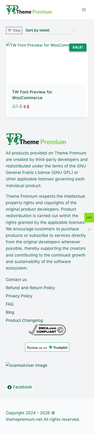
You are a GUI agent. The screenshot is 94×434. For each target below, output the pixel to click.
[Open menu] (83, 9)
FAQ (9, 304)
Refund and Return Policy (30, 287)
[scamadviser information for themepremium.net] (47, 365)
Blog (10, 312)
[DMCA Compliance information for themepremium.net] (47, 329)
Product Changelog (24, 320)
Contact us (16, 279)
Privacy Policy (19, 295)
